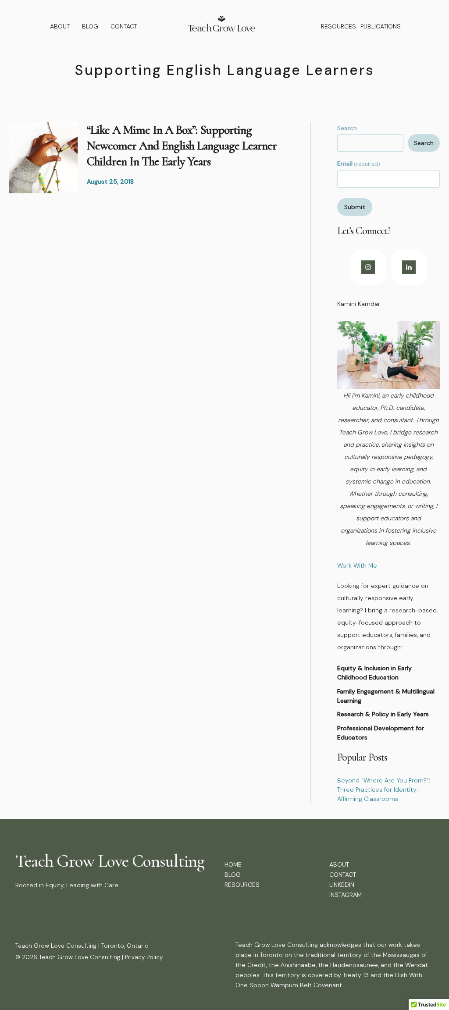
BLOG (90, 26)
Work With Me (357, 565)
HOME (233, 864)
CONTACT (123, 26)
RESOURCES (338, 26)
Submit (354, 207)
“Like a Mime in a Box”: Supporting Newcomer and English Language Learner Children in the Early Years (182, 145)
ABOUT (60, 26)
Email (358, 163)
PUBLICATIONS (380, 26)
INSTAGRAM (345, 895)
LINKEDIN (341, 885)
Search (347, 128)
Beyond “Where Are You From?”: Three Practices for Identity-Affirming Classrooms (383, 789)
